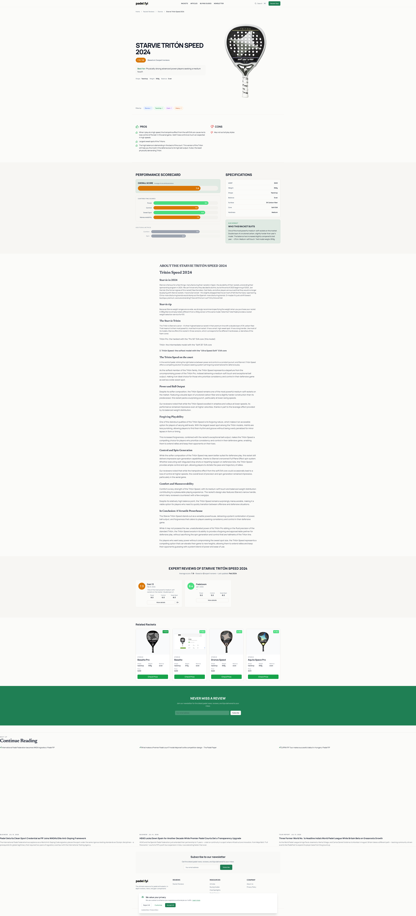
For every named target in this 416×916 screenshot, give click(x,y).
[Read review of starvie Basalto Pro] (153, 655)
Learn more (196, 900)
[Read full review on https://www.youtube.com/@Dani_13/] (177, 602)
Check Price (153, 677)
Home (138, 12)
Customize (158, 905)
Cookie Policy (145, 910)
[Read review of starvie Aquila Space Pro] (263, 655)
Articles (193, 3)
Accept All (170, 905)
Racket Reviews (148, 12)
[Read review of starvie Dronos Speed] (226, 655)
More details (161, 602)
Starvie (160, 12)
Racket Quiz (274, 3)
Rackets (184, 3)
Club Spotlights (215, 890)
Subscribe (235, 713)
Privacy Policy (251, 887)
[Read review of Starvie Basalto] (190, 655)
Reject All (146, 905)
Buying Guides (205, 3)
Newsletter (219, 3)
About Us (250, 884)
